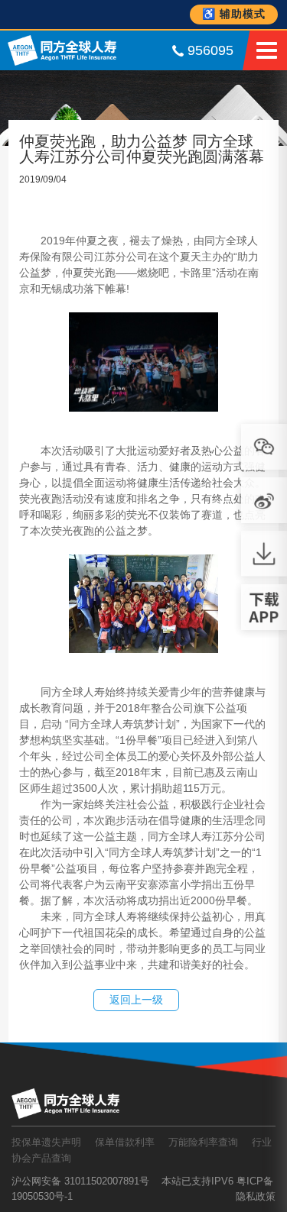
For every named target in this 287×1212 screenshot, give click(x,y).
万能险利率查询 (203, 1142)
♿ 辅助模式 (234, 14)
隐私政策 (256, 1196)
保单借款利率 (125, 1142)
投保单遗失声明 (46, 1142)
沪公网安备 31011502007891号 (80, 1181)
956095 (210, 50)
